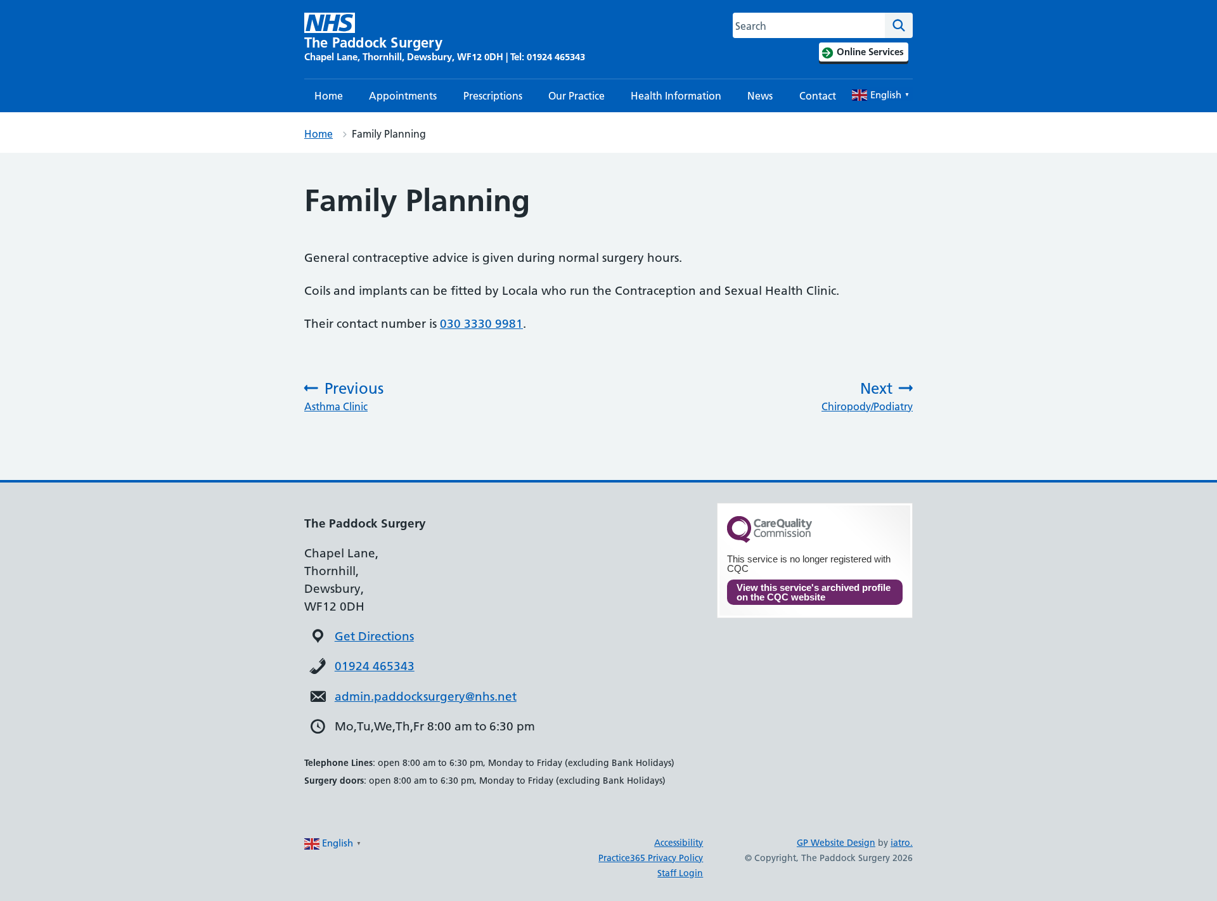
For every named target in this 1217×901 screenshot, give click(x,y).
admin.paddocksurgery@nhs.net (426, 696)
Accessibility (678, 842)
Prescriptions (492, 95)
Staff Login (680, 873)
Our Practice (576, 95)
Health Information (676, 95)
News (760, 95)
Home (328, 95)
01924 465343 (375, 666)
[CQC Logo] (769, 540)
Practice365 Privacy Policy (650, 858)
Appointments (403, 95)
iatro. (902, 842)
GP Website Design (836, 842)
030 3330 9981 (481, 323)
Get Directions (374, 636)
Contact (817, 95)
